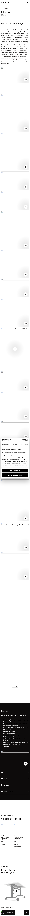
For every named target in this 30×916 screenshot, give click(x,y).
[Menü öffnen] (27, 2)
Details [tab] (15, 444)
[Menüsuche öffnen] (24, 2)
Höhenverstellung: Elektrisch (8, 912)
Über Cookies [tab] (24, 444)
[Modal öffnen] (15, 75)
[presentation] (15, 711)
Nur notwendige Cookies (15, 475)
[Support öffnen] (26, 912)
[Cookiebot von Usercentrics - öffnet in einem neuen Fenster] (21, 440)
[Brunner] (6, 2)
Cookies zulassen (15, 470)
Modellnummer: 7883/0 (7, 907)
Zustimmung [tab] (5, 444)
